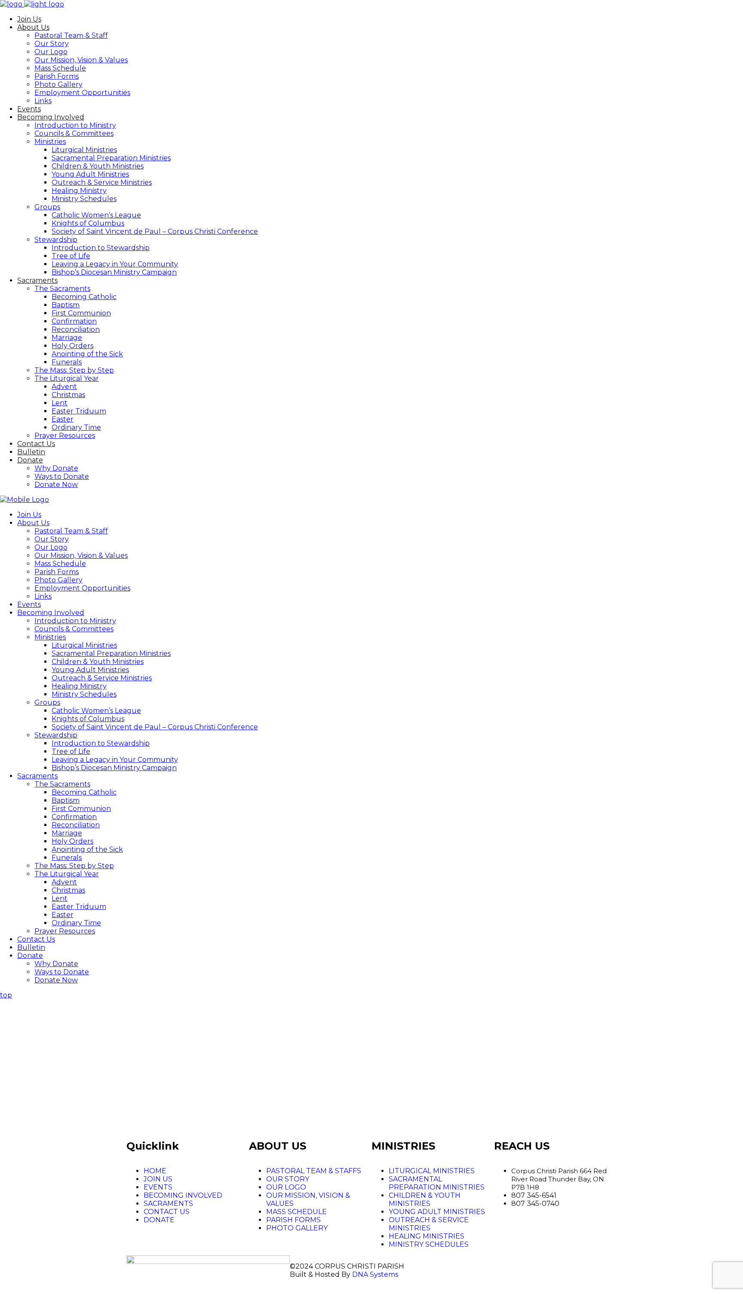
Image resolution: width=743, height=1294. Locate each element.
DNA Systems (375, 1274)
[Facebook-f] (464, 1266)
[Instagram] (487, 1266)
